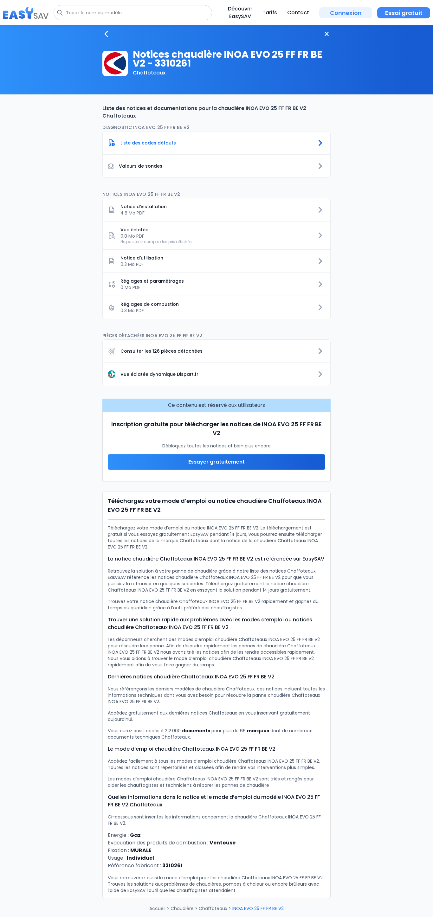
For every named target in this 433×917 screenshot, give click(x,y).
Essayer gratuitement (216, 461)
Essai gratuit (404, 13)
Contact (298, 12)
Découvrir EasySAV (240, 12)
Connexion (346, 13)
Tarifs (269, 12)
